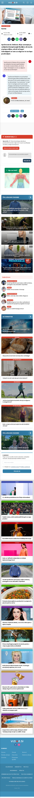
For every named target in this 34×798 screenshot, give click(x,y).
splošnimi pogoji (15, 467)
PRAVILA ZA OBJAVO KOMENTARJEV (11, 148)
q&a (22, 111)
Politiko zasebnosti (25, 467)
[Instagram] (27, 2)
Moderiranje (13, 770)
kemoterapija (15, 111)
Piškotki (21, 770)
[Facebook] (31, 2)
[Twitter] (13, 39)
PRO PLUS (25, 767)
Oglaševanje (9, 767)
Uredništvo (18, 767)
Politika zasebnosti (27, 774)
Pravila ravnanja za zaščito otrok (22, 778)
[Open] (2, 2)
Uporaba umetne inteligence (17, 781)
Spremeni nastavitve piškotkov (10, 774)
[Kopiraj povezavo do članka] (25, 39)
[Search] (24, 2)
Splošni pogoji (6, 778)
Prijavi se (27, 160)
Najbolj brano (6, 277)
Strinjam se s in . (17, 467)
